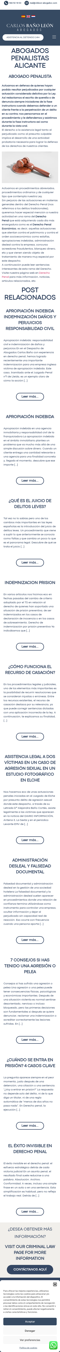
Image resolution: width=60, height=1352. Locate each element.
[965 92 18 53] (6, 3)
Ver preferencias (30, 1340)
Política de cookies (28, 1347)
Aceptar (30, 1321)
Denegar (30, 1330)
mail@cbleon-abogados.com (43, 3)
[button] (55, 1284)
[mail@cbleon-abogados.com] (26, 3)
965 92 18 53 (15, 3)
